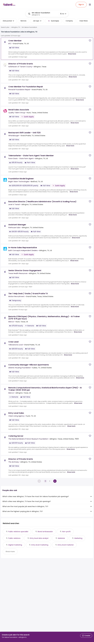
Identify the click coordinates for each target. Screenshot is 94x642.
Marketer (61, 538)
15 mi (62, 14)
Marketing (78, 538)
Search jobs (5, 27)
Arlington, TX (15, 27)
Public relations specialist (18, 531)
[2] (55, 481)
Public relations (14, 538)
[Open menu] (89, 4)
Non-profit (66, 531)
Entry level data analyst (39, 538)
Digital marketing (15, 545)
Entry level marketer (66, 545)
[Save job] (90, 41)
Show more (72, 54)
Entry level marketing (39, 545)
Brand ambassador (45, 531)
